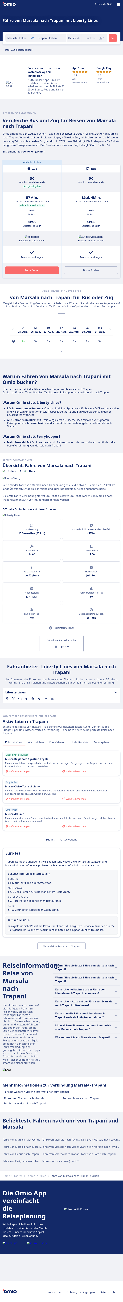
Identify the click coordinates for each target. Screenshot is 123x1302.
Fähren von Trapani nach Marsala (24, 1098)
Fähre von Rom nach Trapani (98, 1154)
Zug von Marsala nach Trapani (81, 1098)
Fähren (18, 1176)
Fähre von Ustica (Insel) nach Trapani (64, 1161)
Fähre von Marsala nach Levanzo (101, 1139)
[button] (74, 38)
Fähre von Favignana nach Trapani (23, 1161)
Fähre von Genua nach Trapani (21, 1154)
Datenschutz (107, 1292)
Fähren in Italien (36, 1176)
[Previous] (12, 329)
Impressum (55, 1292)
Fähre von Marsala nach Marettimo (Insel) (67, 1147)
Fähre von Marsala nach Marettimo (24, 1147)
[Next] (110, 329)
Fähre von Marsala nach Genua (21, 1139)
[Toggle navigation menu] (118, 4)
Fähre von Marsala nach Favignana (63, 1139)
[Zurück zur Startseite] (9, 4)
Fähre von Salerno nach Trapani (61, 1154)
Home (6, 1176)
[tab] (14, 742)
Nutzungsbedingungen (81, 1292)
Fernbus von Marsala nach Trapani (25, 1103)
